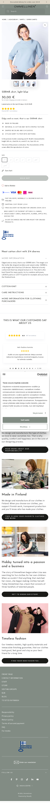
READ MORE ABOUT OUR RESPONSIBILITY (17, 450)
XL (29, 160)
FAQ (3, 727)
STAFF (4, 682)
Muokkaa (23, 427)
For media (6, 731)
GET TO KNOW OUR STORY (25, 594)
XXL (36, 160)
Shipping (11, 100)
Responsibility (8, 712)
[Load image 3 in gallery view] (27, 83)
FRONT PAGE (7, 674)
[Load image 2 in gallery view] (22, 83)
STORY (4, 685)
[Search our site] (8, 11)
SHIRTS (22, 19)
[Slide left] (4, 2)
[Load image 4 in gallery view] (33, 83)
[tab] (10, 368)
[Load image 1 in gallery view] (16, 83)
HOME (4, 19)
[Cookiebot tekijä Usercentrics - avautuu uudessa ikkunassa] (37, 374)
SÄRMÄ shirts (32, 19)
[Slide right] (46, 2)
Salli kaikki (25, 420)
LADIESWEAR (13, 19)
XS (4, 160)
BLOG (4, 696)
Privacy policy (7, 716)
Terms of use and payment (13, 723)
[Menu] (3, 6)
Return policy (7, 719)
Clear (41, 11)
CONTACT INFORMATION (12, 678)
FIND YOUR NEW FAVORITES (25, 661)
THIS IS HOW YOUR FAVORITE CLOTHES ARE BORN (24, 517)
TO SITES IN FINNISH (10, 700)
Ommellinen (27, 793)
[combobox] (25, 11)
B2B (3, 693)
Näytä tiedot (38, 413)
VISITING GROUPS (9, 689)
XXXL (5, 166)
